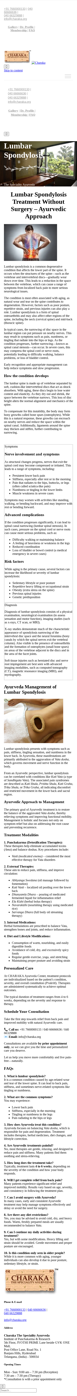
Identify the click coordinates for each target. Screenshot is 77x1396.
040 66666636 (17, 93)
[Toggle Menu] (68, 76)
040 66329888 (13, 15)
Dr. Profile (27, 27)
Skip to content (13, 70)
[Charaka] (24, 62)
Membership (18, 30)
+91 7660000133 (14, 8)
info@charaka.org (15, 18)
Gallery (13, 27)
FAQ (32, 30)
